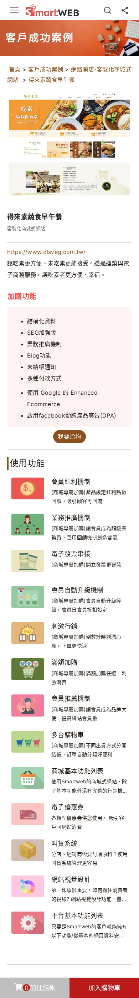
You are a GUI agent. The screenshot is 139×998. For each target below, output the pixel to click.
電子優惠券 (67, 807)
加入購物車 (104, 988)
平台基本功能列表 (77, 915)
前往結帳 (40, 988)
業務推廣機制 (71, 518)
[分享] (124, 10)
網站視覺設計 (71, 879)
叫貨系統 (64, 843)
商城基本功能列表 (77, 771)
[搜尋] (107, 10)
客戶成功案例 (45, 69)
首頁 (15, 69)
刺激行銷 (64, 626)
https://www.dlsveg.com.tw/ (46, 251)
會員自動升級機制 (77, 590)
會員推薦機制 (71, 698)
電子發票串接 (71, 554)
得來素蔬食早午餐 (52, 79)
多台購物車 (67, 735)
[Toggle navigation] (14, 10)
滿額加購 (64, 662)
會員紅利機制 (71, 481)
